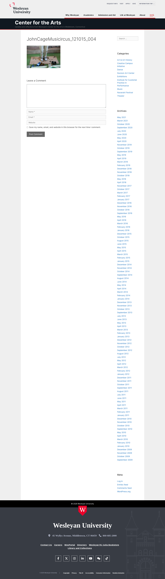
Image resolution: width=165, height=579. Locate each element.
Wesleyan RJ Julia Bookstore (104, 545)
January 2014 (123, 299)
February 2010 (123, 443)
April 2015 (121, 251)
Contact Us (46, 545)
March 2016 (122, 223)
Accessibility (89, 573)
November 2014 (124, 268)
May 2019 (121, 155)
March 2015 (122, 254)
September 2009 (125, 460)
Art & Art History (124, 60)
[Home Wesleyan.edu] (82, 511)
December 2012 (124, 340)
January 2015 (123, 261)
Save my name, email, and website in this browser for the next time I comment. (65, 127)
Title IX (81, 573)
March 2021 (122, 121)
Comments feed (124, 488)
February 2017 (123, 196)
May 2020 (121, 138)
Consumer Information (103, 573)
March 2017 (122, 193)
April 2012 (121, 364)
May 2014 (121, 285)
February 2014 (123, 295)
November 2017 (124, 186)
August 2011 (122, 391)
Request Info (112, 3)
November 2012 (124, 343)
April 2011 (121, 405)
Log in (120, 481)
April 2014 (121, 288)
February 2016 (123, 227)
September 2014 (124, 275)
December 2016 (124, 203)
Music (119, 89)
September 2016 (124, 213)
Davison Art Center (125, 73)
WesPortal (69, 545)
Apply (128, 3)
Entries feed (122, 485)
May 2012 (121, 360)
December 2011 (124, 378)
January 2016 (123, 230)
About (142, 15)
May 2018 (121, 179)
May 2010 (121, 432)
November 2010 (124, 422)
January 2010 (123, 446)
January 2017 (123, 199)
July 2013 (121, 316)
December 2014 (124, 264)
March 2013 (122, 330)
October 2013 (123, 309)
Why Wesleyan (72, 15)
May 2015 (121, 247)
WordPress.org (123, 491)
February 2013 (123, 333)
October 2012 (123, 347)
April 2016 (121, 220)
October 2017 (123, 189)
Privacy (74, 573)
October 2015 (123, 237)
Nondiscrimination (118, 573)
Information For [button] (146, 3)
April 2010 (121, 436)
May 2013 (121, 323)
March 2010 (122, 439)
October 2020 (123, 124)
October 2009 (123, 456)
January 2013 (123, 336)
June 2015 (121, 244)
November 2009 (124, 453)
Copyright (66, 573)
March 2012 (122, 367)
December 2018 (124, 169)
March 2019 (122, 162)
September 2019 (124, 151)
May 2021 (121, 117)
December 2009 (124, 449)
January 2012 (123, 374)
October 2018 (123, 175)
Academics (89, 15)
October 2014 (123, 271)
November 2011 (124, 381)
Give (134, 3)
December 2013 (124, 302)
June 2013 (122, 319)
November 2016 (124, 206)
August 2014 (123, 278)
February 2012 (123, 371)
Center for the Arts (38, 22)
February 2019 (123, 165)
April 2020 (121, 141)
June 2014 (122, 282)
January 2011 (123, 415)
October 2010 (123, 425)
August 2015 (123, 241)
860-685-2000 (110, 535)
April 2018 (121, 182)
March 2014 (122, 292)
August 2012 (123, 353)
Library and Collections (80, 548)
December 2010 (124, 419)
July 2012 (121, 357)
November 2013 (124, 306)
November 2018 (124, 172)
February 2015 (123, 258)
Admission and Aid (107, 15)
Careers (58, 545)
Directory (82, 545)
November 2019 (124, 145)
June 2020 (122, 134)
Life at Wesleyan (127, 15)
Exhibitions (122, 76)
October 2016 (123, 210)
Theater (120, 96)
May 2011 (121, 401)
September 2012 (124, 350)
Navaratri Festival (125, 92)
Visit (121, 3)
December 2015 (124, 234)
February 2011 (123, 412)
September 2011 (124, 388)
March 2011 (122, 408)
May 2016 (121, 216)
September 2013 (124, 312)
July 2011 (121, 395)
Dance (120, 70)
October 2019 (123, 148)
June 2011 (121, 398)
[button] (152, 15)
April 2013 (121, 326)
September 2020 (124, 127)
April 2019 (121, 158)
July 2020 (121, 131)
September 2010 (124, 429)
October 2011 (123, 384)
